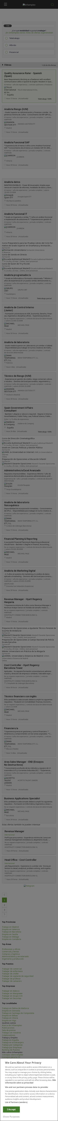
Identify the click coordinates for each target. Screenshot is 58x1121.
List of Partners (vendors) (16, 1102)
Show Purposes (11, 1116)
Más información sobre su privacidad (30, 1081)
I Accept (11, 1109)
